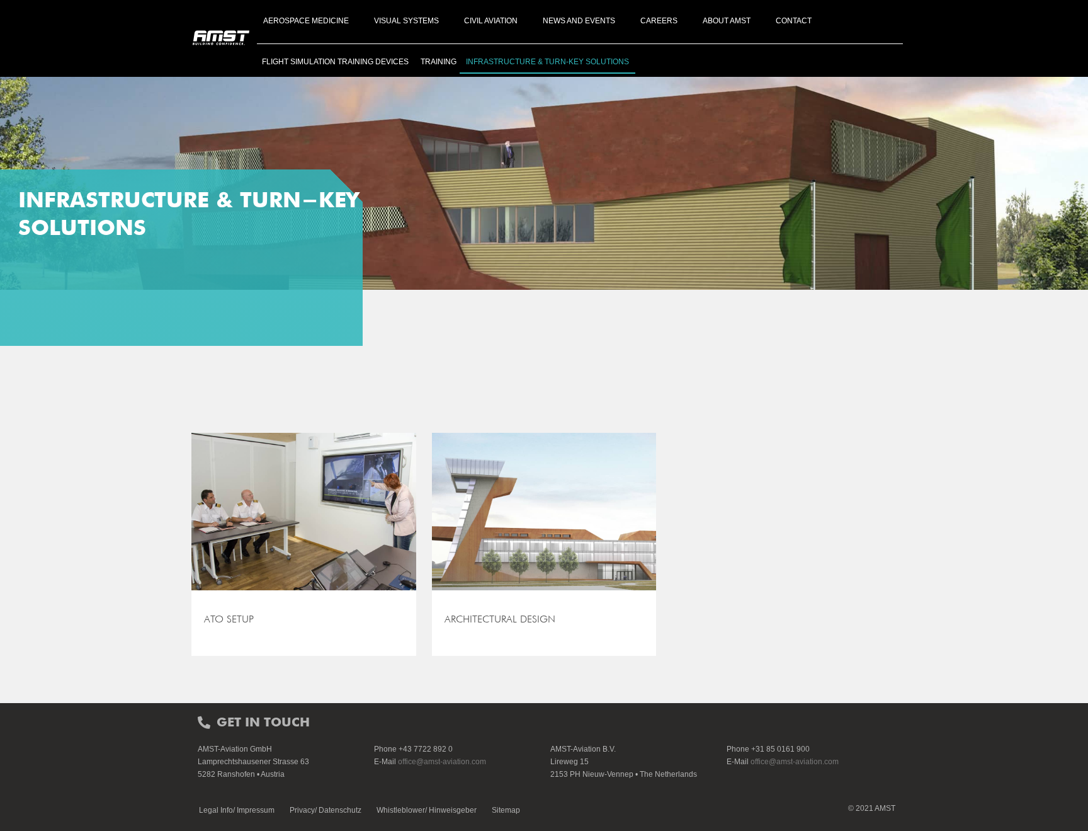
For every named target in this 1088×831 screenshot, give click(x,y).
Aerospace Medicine (306, 20)
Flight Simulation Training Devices (335, 61)
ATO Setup (229, 619)
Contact (794, 20)
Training (438, 61)
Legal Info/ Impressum (237, 810)
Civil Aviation (491, 20)
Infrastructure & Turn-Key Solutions (547, 61)
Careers (658, 20)
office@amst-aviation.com (442, 761)
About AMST (727, 20)
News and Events (579, 20)
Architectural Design (500, 619)
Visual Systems (406, 20)
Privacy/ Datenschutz (325, 810)
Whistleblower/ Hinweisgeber (427, 810)
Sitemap (506, 810)
